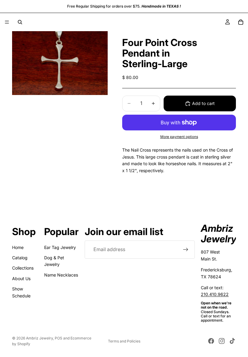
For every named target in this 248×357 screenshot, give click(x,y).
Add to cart (203, 103)
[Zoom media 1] (60, 63)
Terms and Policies (124, 341)
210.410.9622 (215, 294)
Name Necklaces (61, 274)
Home (18, 247)
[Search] (20, 22)
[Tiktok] (232, 341)
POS (58, 338)
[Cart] (240, 22)
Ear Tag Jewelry (60, 247)
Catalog (20, 257)
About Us (21, 278)
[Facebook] (211, 341)
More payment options (179, 137)
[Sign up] (185, 249)
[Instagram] (221, 341)
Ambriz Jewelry (39, 338)
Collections (23, 268)
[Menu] (7, 22)
